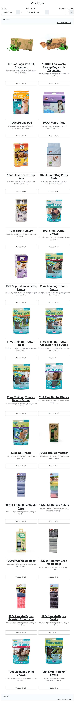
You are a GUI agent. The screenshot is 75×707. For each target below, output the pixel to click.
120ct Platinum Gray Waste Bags (54, 562)
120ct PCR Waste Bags (21, 560)
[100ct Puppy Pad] (21, 102)
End (69, 23)
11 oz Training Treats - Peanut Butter (21, 399)
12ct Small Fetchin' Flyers (54, 673)
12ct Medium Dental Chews (21, 673)
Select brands (30, 8)
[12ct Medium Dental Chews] (21, 651)
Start (58, 23)
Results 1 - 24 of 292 (66, 8)
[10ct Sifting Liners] (21, 210)
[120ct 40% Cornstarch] (54, 432)
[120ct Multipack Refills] (54, 485)
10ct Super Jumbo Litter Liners (21, 287)
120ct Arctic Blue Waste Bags (21, 506)
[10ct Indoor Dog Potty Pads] (54, 155)
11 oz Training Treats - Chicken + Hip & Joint (54, 343)
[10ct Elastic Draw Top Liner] (21, 155)
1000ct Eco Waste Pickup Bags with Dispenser (54, 67)
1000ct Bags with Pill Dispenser (21, 65)
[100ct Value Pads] (54, 102)
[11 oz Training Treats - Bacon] (54, 266)
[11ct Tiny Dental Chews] (54, 377)
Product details (21, 83)
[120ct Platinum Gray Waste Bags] (54, 540)
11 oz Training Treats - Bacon (54, 287)
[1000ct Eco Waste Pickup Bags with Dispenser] (54, 44)
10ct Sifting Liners (21, 230)
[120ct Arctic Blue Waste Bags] (21, 485)
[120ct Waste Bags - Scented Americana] (21, 596)
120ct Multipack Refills (54, 505)
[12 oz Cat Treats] (21, 432)
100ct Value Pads (54, 122)
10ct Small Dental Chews (54, 232)
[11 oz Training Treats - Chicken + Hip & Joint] (54, 321)
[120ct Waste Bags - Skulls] (54, 596)
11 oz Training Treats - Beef (21, 343)
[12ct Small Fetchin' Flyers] (54, 651)
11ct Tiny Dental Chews (54, 397)
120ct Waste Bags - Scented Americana (21, 618)
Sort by (4, 8)
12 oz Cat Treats (21, 452)
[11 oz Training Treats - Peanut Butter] (21, 377)
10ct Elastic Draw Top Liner (21, 176)
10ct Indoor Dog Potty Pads (54, 176)
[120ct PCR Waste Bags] (21, 540)
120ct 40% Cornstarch (54, 452)
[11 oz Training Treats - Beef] (21, 321)
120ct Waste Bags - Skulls (54, 618)
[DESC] (22, 12)
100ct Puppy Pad (21, 122)
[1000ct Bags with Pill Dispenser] (21, 44)
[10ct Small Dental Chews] (54, 210)
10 (67, 23)
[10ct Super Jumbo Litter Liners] (21, 266)
